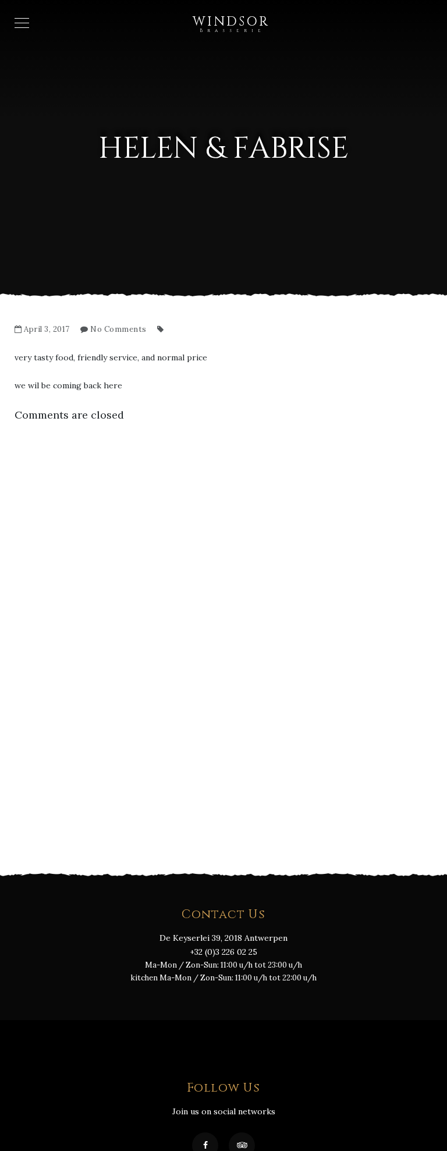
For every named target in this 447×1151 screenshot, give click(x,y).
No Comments (118, 329)
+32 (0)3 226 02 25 (223, 952)
